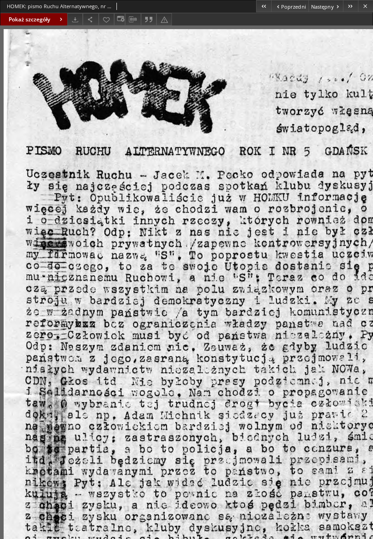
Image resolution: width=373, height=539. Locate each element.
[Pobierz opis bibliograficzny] (133, 19)
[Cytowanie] (148, 19)
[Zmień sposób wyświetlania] (119, 19)
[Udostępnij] (90, 19)
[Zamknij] (365, 6)
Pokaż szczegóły (29, 19)
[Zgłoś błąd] (164, 19)
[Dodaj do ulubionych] (106, 19)
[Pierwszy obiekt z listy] (263, 6)
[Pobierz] (75, 19)
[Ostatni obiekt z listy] (350, 6)
